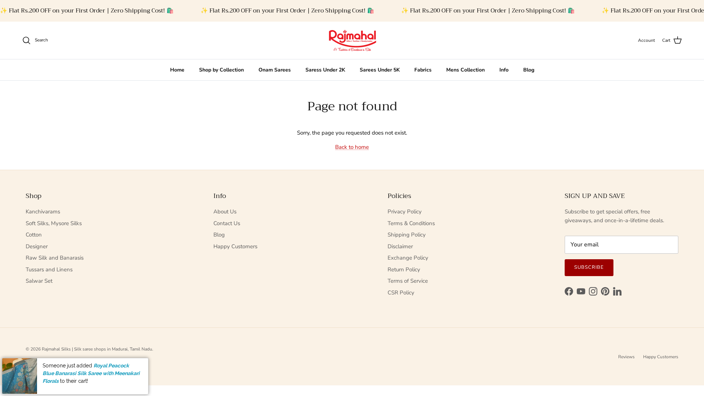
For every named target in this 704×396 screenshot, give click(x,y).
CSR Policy (401, 292)
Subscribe (589, 267)
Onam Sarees (274, 69)
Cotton (34, 234)
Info (504, 69)
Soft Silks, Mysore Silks (54, 223)
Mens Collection (465, 69)
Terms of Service (408, 281)
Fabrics (423, 69)
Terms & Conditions (411, 223)
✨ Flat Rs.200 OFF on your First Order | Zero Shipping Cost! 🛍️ (87, 11)
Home (177, 69)
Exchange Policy (408, 257)
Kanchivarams (43, 211)
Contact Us (226, 223)
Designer (37, 246)
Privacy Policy (405, 211)
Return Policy (404, 269)
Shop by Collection (221, 69)
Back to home (352, 147)
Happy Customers (235, 246)
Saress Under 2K (325, 69)
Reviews (626, 357)
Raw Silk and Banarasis (55, 257)
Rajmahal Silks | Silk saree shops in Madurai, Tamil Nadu (97, 349)
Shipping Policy (407, 234)
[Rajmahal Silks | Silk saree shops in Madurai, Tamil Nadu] (352, 40)
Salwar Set (39, 281)
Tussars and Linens (49, 269)
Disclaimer (400, 246)
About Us (224, 211)
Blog (528, 69)
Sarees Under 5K (380, 69)
